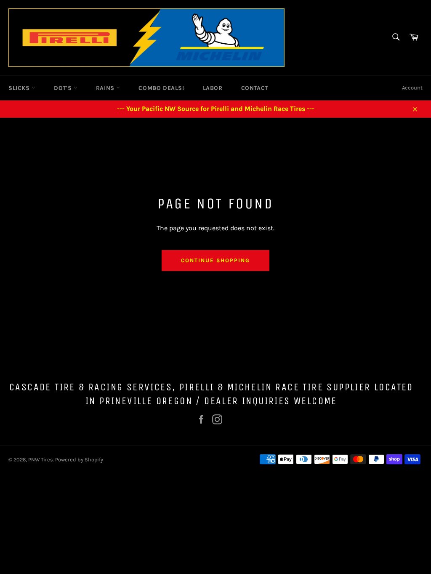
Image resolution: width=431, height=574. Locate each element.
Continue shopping (215, 260)
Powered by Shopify (79, 459)
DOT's (64, 88)
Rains (106, 88)
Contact (254, 88)
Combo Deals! (161, 88)
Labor (213, 88)
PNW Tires (40, 459)
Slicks (20, 88)
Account (412, 87)
